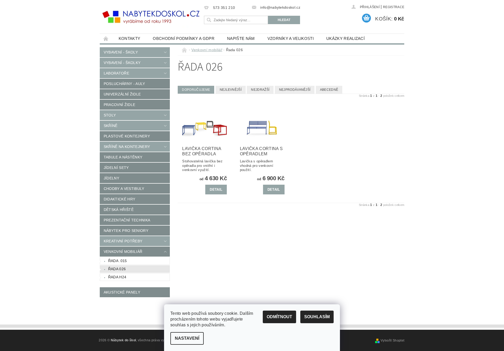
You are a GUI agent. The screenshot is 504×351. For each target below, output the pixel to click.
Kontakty (129, 38)
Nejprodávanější (295, 90)
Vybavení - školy (121, 52)
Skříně (111, 126)
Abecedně (329, 90)
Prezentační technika (127, 220)
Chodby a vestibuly (124, 189)
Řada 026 (117, 269)
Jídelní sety (116, 168)
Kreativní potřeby (123, 241)
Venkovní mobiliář (123, 251)
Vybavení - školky (122, 63)
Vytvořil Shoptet (392, 340)
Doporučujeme (196, 90)
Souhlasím (317, 317)
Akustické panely (122, 292)
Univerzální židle (122, 94)
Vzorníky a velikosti (290, 38)
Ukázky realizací (345, 38)
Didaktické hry (119, 199)
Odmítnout (279, 317)
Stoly (110, 115)
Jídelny (111, 178)
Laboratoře (116, 73)
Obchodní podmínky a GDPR (183, 38)
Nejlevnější (231, 90)
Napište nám (241, 38)
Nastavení (187, 338)
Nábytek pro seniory (126, 230)
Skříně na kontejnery (127, 147)
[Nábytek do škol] (151, 17)
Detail (216, 190)
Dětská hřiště (119, 210)
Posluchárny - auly (124, 84)
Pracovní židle (119, 105)
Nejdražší (260, 90)
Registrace (393, 7)
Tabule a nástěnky (123, 157)
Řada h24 (117, 277)
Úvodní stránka (106, 38)
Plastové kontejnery (127, 136)
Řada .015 (117, 261)
